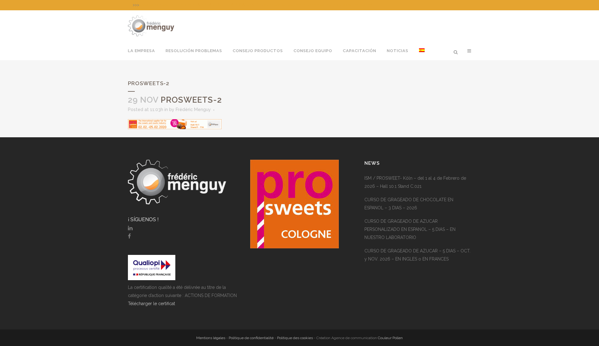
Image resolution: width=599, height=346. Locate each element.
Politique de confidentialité (251, 338)
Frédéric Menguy (193, 109)
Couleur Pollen (390, 338)
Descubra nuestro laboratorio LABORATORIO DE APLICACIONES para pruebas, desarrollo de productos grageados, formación (256, 4)
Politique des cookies (295, 338)
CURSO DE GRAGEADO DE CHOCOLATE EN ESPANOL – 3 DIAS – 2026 (408, 203)
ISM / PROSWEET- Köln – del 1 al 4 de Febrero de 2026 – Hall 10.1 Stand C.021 (415, 182)
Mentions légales (210, 338)
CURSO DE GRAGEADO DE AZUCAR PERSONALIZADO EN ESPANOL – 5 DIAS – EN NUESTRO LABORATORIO (409, 229)
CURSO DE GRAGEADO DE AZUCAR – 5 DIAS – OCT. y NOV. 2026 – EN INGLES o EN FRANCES (417, 254)
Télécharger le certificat (151, 303)
